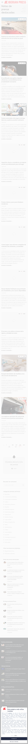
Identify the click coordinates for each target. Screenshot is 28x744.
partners (10, 713)
